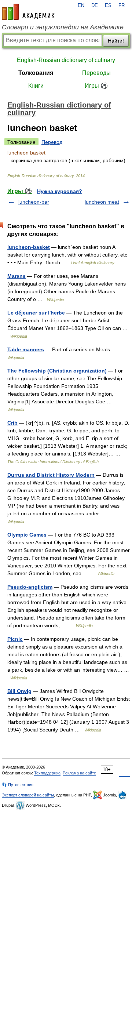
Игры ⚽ (96, 86)
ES (108, 5)
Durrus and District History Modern (51, 475)
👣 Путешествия (17, 784)
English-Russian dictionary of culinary (66, 60)
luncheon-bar (33, 202)
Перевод (51, 142)
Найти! (116, 41)
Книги (36, 86)
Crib (12, 423)
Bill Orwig (19, 691)
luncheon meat (102, 202)
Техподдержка (47, 773)
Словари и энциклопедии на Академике (63, 27)
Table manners (25, 349)
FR (121, 5)
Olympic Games (27, 535)
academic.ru (28, 12)
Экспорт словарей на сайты (28, 795)
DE (94, 5)
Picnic (15, 639)
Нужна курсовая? (59, 191)
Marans (16, 276)
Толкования (35, 73)
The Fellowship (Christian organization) (57, 371)
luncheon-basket (28, 247)
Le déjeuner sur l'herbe (36, 313)
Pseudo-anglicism (29, 587)
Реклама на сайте (79, 773)
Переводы (96, 73)
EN (81, 5)
